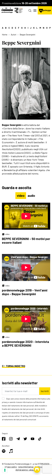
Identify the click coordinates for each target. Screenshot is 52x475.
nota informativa (25, 467)
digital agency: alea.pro (26, 470)
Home (4, 34)
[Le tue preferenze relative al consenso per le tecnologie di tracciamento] (4, 470)
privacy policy (11, 467)
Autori (13, 34)
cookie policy (40, 467)
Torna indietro (15, 366)
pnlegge (45, 10)
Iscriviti (45, 391)
